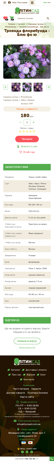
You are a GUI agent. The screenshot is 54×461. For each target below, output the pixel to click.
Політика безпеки (38, 393)
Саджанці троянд (36, 24)
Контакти (28, 379)
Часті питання (21, 389)
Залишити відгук (27, 341)
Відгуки (31, 375)
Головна (11, 24)
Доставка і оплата (36, 370)
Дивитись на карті (27, 439)
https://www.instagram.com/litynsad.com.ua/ (27, 452)
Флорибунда (10, 27)
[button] (5, 87)
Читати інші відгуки (27, 347)
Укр (45, 3)
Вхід (14, 3)
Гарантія (36, 389)
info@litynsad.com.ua (28, 424)
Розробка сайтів (31, 449)
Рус (49, 3)
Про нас (16, 375)
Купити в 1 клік (29, 146)
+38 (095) (25, 459)
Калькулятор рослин (32, 2)
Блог (43, 375)
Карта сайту (27, 397)
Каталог (21, 24)
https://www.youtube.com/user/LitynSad (31, 452)
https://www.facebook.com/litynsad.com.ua (22, 452)
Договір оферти (15, 393)
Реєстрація (22, 3)
